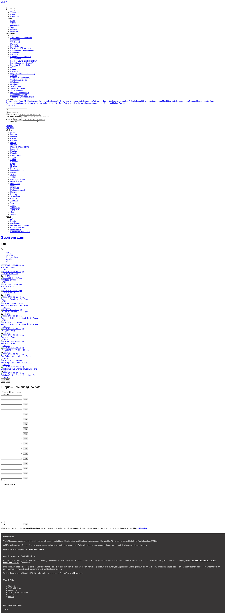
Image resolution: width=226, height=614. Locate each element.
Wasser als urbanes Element (22, 97)
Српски (13, 198)
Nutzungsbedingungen (19, 225)
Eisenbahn (14, 46)
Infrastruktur (15, 55)
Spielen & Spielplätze (19, 80)
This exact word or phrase (16, 117)
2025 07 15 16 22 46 (9, 274)
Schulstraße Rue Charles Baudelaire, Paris (19, 369)
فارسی (13, 158)
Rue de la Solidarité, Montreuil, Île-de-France (19, 318)
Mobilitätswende (169, 101)
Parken (13, 69)
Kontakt (11, 597)
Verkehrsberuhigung (18, 95)
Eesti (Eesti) (15, 155)
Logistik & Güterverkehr (20, 65)
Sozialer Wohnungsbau (20, 78)
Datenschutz (15, 230)
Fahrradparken (182, 101)
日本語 (13, 175)
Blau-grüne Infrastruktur (112, 101)
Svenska (14, 201)
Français (14, 162)
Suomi (13, 160)
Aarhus (125, 101)
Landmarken (15, 59)
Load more (5, 380)
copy (25, 399)
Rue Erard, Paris (8, 331)
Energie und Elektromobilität (22, 48)
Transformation (16, 91)
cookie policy (141, 528)
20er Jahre (59, 103)
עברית (12, 164)
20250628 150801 (8, 286)
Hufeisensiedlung (81, 103)
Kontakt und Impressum (20, 232)
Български (15, 134)
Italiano (13, 172)
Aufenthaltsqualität (136, 101)
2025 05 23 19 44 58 (9, 267)
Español (13, 153)
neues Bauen (103, 103)
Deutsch (13, 145)
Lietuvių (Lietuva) (17, 179)
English (13, 151)
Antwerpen (97, 101)
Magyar (13, 168)
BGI (25, 101)
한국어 (13, 177)
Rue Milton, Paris (8, 337)
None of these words (14, 119)
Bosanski (14, 136)
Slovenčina (15, 196)
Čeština (13, 141)
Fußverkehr (15, 52)
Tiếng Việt (14, 210)
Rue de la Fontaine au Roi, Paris (14, 299)
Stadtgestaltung (12, 103)
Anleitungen (15, 223)
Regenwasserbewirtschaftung (22, 74)
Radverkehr (15, 71)
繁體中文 (14, 215)
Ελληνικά (14, 149)
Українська (15, 208)
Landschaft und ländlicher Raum (23, 61)
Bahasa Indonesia (18, 170)
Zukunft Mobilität (36, 549)
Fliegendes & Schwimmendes (22, 50)
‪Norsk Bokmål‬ (16, 182)
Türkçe (13, 206)
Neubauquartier (202, 101)
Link (2, 522)
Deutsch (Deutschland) (20, 147)
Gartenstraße (53, 101)
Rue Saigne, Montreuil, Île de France (16, 350)
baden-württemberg (27, 103)
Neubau (192, 101)
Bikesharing (15, 40)
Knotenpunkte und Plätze (20, 57)
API (11, 219)
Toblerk (6, 270)
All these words (12, 114)
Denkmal (14, 44)
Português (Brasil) (17, 190)
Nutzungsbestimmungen (18, 592)
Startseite (12, 586)
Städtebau (14, 82)
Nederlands (15, 184)
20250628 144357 (8, 280)
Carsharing (15, 42)
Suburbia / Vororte (17, 88)
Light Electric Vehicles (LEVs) (22, 63)
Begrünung (88, 101)
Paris (21, 101)
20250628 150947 (8, 293)
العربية (13, 132)
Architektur (113, 103)
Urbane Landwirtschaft (19, 93)
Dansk (13, 143)
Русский (13, 194)
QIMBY (4, 2)
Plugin (13, 221)
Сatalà (13, 138)
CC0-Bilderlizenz (17, 227)
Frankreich (49, 103)
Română (14, 192)
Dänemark (43, 101)
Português (14, 188)
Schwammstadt (12, 101)
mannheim (40, 103)
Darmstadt (123, 103)
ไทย (12, 203)
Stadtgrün (14, 84)
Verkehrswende (76, 101)
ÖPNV (13, 67)
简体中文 (14, 212)
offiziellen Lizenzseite (73, 573)
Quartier (213, 101)
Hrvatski (13, 166)
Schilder (13, 76)
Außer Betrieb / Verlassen (21, 38)
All (11, 36)
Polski (13, 186)
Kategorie (10, 122)
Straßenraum (15, 86)
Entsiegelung (32, 101)
